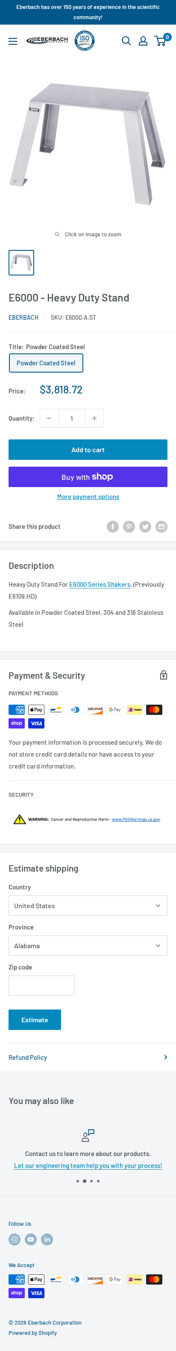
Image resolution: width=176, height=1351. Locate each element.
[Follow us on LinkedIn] (47, 1239)
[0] (160, 41)
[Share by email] (161, 526)
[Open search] (126, 41)
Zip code (20, 967)
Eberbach (23, 317)
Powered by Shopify (33, 1332)
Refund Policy (28, 1057)
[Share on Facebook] (113, 526)
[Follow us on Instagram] (15, 1239)
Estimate (34, 1019)
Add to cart (88, 449)
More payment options (88, 496)
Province (21, 927)
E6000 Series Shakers (99, 584)
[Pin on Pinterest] (129, 526)
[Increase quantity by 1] (94, 418)
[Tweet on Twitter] (145, 526)
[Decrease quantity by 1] (49, 418)
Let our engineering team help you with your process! (88, 1165)
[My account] (143, 41)
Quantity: (22, 418)
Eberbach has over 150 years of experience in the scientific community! (88, 11)
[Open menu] (13, 41)
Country (20, 887)
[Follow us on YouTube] (31, 1239)
